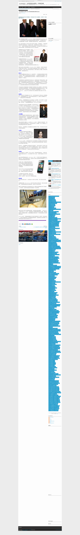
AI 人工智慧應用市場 (51, 210)
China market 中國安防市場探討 (52, 236)
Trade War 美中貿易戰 (51, 377)
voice (49, 384)
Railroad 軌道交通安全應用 (56, 322)
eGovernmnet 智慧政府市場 (58, 248)
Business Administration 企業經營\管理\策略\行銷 (23, 10)
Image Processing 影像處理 (51, 267)
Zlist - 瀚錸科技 (58, 402)
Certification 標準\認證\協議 (51, 234)
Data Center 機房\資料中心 (51, 246)
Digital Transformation (57, 246)
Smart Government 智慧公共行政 (52, 341)
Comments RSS (60, 529)
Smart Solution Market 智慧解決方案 (52, 353)
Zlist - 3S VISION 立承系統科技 (57, 392)
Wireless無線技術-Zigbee (57, 391)
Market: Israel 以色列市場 (51, 291)
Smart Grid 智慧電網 (58, 341)
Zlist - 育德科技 (58, 397)
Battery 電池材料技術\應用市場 (52, 222)
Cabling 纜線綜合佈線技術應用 (52, 228)
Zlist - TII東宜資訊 (50, 409)
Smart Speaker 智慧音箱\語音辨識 (52, 354)
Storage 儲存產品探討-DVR (51, 365)
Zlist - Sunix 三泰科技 (51, 408)
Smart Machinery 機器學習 (57, 347)
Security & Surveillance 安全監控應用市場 (53, 328)
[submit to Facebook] (22, 224)
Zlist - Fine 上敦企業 (51, 404)
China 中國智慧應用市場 (57, 234)
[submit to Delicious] (28, 224)
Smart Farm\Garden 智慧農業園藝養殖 (53, 340)
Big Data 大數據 (57, 222)
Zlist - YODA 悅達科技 (56, 410)
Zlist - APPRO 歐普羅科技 (55, 403)
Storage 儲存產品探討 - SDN (52, 360)
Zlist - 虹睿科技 (54, 398)
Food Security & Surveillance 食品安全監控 (53, 259)
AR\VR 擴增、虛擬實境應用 (51, 216)
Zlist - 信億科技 (50, 398)
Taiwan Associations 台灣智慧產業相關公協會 (53, 373)
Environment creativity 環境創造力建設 (53, 253)
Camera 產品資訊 (57, 228)
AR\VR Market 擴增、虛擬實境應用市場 (53, 217)
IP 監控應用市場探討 (56, 273)
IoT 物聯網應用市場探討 (51, 273)
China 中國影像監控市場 (51, 235)
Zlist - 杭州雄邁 (54, 397)
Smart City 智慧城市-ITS (58, 334)
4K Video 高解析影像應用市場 (52, 204)
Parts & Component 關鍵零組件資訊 (52, 309)
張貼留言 (19, 244)
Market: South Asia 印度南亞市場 (52, 296)
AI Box (57, 211)
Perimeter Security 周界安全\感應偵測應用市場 (53, 310)
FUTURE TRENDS (51, 261)
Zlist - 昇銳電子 (50, 397)
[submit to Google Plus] (24, 224)
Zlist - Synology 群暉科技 (56, 408)
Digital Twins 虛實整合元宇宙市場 (52, 247)
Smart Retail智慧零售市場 (51, 352)
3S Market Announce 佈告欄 (51, 198)
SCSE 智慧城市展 (50, 327)
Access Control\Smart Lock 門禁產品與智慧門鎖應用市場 (54, 209)
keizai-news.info (45, 62)
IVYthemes (24, 530)
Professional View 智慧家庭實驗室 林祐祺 (53, 317)
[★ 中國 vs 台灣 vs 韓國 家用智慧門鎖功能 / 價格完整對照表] (49, 181)
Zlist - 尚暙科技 (58, 396)
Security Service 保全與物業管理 (52, 329)
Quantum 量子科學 (51, 322)
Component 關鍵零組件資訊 (51, 241)
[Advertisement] (53, 31)
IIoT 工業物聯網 (59, 266)
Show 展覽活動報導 (58, 329)
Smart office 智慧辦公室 (57, 348)
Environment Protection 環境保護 (52, 254)
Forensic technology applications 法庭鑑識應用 (53, 260)
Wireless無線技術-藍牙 (51, 390)
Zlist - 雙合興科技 (50, 402)
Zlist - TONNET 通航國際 (55, 409)
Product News (56, 315)
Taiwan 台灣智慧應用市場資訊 (52, 372)
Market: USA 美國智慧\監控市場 (52, 297)
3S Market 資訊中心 (52, 417)
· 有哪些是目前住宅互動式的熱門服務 (55, 168)
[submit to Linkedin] (29, 224)
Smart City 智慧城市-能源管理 (52, 334)
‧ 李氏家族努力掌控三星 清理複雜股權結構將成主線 (29, 11)
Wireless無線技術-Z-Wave (51, 391)
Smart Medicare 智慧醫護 (51, 348)
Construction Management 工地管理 (52, 242)
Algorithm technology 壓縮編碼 (52, 215)
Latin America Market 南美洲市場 (52, 278)
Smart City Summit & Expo (51, 335)
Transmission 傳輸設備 (56, 377)
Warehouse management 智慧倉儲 (54, 384)
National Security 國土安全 (51, 304)
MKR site (26, 530)
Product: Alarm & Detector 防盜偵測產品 (53, 316)
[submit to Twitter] (23, 224)
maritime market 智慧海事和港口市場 (52, 284)
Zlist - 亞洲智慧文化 (55, 396)
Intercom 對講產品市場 (51, 271)
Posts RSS (57, 529)
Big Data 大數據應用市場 (51, 223)
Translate (51, 41)
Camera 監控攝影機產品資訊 (52, 229)
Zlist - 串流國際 (50, 396)
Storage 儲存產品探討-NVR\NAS (52, 366)
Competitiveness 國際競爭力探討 (57, 240)
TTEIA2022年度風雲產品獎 (51, 379)
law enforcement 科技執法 (51, 279)
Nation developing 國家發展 (53, 303)
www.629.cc (46, 118)
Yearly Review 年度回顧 (51, 392)
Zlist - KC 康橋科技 (55, 404)
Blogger (57, 413)
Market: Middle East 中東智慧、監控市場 (53, 292)
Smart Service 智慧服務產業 (57, 352)
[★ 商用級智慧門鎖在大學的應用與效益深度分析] (49, 164)
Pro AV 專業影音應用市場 (51, 315)
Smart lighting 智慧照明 (51, 346)
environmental (57, 254)
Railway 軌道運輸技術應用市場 (52, 323)
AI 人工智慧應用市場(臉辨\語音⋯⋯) (52, 211)
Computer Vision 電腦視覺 (57, 241)
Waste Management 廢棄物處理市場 (52, 385)
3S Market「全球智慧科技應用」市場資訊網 (31, 3)
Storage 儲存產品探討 (55, 359)
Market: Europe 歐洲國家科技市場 (52, 290)
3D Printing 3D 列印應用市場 (52, 197)
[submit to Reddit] (30, 224)
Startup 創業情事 (50, 359)
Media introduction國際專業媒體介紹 (52, 298)
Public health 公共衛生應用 (51, 321)
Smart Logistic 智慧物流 (56, 346)
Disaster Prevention (58, 247)
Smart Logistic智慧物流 (51, 347)
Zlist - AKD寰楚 (50, 403)
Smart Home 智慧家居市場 (55, 342)
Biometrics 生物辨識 (57, 223)
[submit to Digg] (27, 224)
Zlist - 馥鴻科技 (54, 402)
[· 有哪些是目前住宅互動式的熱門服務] (49, 169)
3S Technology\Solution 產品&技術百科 (53, 203)
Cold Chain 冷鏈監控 (51, 240)
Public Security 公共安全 (57, 321)
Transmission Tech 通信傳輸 (52, 378)
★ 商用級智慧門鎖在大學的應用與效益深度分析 (56, 162)
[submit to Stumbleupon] (26, 224)
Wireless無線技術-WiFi (56, 390)
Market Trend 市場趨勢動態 (51, 285)
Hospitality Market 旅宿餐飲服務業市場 (53, 265)
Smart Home (50, 342)
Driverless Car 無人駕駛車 (51, 248)
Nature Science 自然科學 (57, 304)
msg (49, 303)
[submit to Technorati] (32, 224)
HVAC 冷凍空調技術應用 (51, 266)
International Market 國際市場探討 (52, 272)
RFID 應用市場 (57, 323)
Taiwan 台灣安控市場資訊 (51, 371)
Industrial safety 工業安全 (57, 267)
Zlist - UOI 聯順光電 (51, 410)
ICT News (56, 266)
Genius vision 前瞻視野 (55, 261)
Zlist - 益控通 (57, 398)
